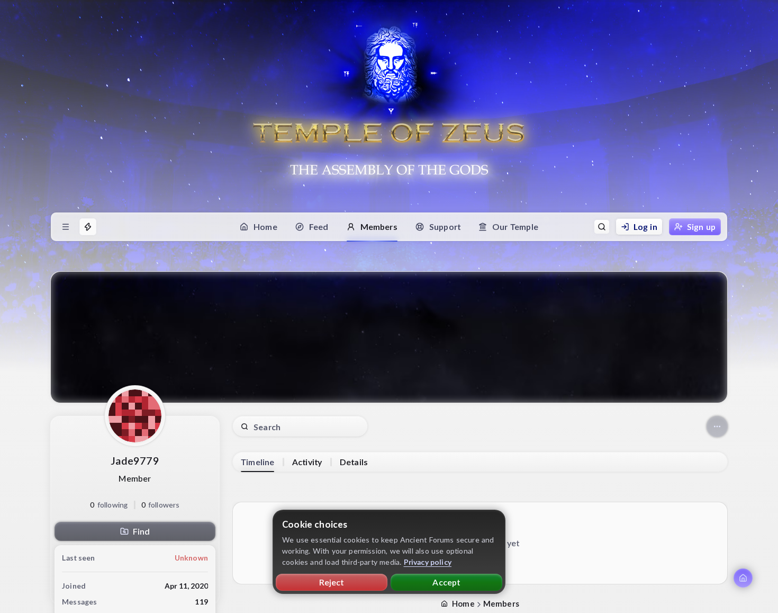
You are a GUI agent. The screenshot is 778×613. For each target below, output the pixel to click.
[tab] (257, 462)
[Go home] (743, 578)
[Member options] (717, 426)
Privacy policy (428, 561)
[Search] (601, 227)
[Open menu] (65, 226)
